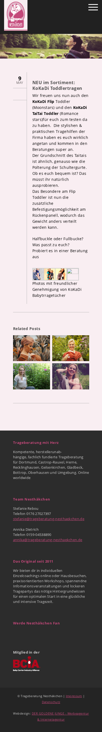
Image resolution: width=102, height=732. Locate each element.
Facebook (17, 634)
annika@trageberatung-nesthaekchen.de (47, 539)
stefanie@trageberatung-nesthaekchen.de (48, 518)
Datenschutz (51, 702)
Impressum (74, 696)
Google (29, 634)
